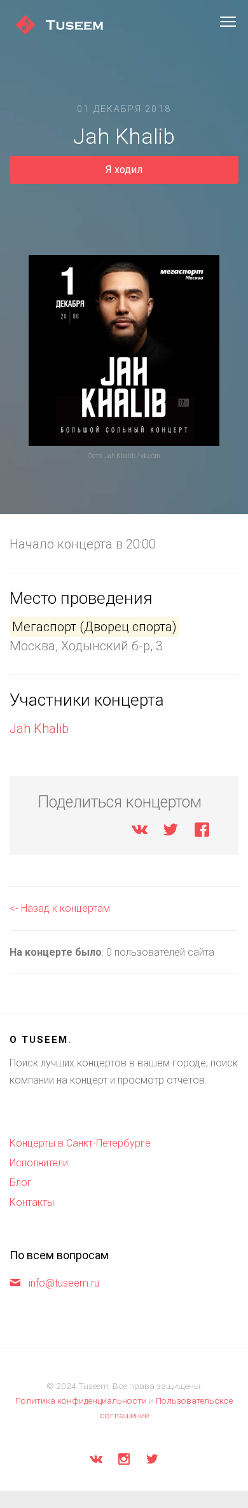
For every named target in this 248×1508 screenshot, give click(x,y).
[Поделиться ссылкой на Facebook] (202, 832)
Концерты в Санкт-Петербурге (80, 1143)
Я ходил (124, 170)
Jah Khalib (39, 728)
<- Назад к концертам (60, 908)
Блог (21, 1182)
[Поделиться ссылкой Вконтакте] (139, 832)
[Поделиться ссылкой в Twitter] (170, 832)
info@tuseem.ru (64, 1283)
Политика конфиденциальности (81, 1400)
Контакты (32, 1202)
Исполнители (39, 1163)
